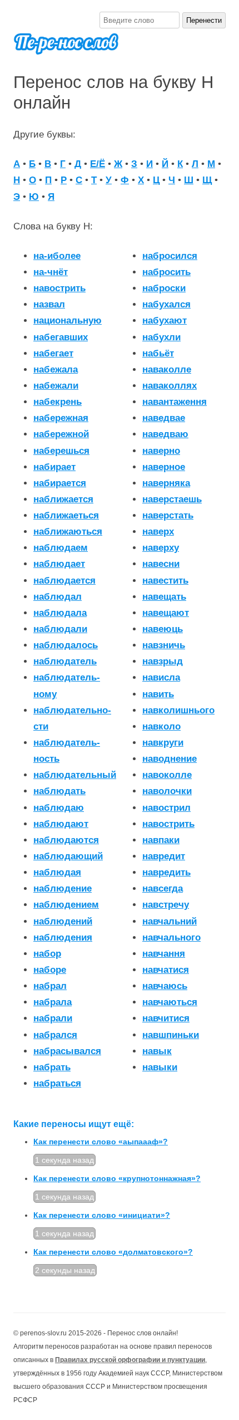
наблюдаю (58, 807)
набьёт (158, 353)
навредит (163, 856)
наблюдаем (60, 547)
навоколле (167, 775)
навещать (164, 596)
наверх (158, 531)
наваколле (166, 369)
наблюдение (62, 888)
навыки (159, 1067)
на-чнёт (50, 272)
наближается (63, 499)
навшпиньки (170, 1035)
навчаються (169, 1002)
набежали (55, 385)
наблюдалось (65, 645)
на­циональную (67, 320)
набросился (169, 256)
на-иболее (57, 256)
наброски (164, 288)
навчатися (165, 969)
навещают (165, 613)
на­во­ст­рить (59, 288)
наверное (163, 467)
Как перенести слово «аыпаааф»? (100, 1141)
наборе (49, 969)
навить (158, 694)
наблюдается (64, 580)
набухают (164, 320)
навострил (166, 807)
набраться (57, 1083)
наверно (161, 450)
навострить (168, 824)
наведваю (165, 434)
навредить (166, 872)
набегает (53, 353)
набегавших (60, 337)
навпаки (161, 840)
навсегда (162, 888)
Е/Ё (97, 164)
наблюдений (62, 921)
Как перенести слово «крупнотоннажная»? (117, 1178)
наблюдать (59, 791)
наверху (160, 547)
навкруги (162, 742)
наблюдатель (65, 661)
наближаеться (66, 515)
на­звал (49, 304)
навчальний (169, 921)
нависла (161, 677)
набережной (61, 434)
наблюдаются (66, 840)
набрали (52, 1018)
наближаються (67, 531)
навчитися (166, 1018)
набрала (52, 1002)
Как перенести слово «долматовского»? (113, 1251)
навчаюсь (164, 986)
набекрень (57, 401)
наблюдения (62, 937)
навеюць (162, 629)
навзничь (163, 645)
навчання (163, 953)
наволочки (167, 791)
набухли (161, 337)
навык (157, 1051)
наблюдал (57, 596)
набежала (55, 369)
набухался (166, 304)
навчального (171, 937)
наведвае (163, 418)
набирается (59, 483)
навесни (161, 564)
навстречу (165, 904)
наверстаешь (172, 499)
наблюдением (66, 904)
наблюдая (57, 872)
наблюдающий (68, 856)
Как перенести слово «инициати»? (101, 1215)
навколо (161, 726)
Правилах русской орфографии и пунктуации (130, 1360)
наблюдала (60, 613)
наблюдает (59, 564)
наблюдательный (74, 775)
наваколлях (169, 385)
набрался (55, 1035)
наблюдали (60, 629)
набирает (54, 467)
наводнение (169, 758)
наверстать (167, 515)
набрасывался (67, 1051)
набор (47, 953)
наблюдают (60, 824)
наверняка (166, 483)
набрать (52, 1067)
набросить (166, 272)
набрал (50, 986)
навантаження (174, 401)
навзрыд (162, 661)
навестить (165, 580)
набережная (60, 418)
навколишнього (178, 710)
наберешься (61, 450)
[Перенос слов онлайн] (66, 49)
